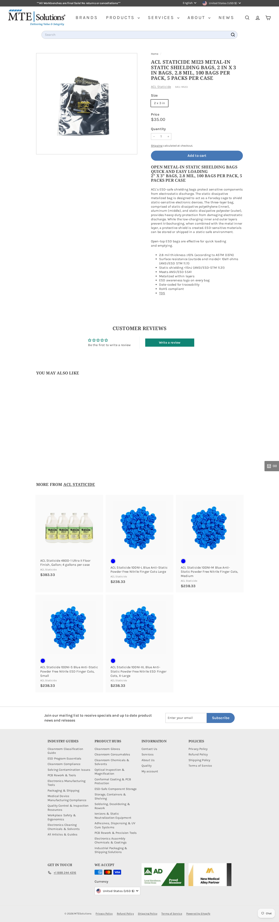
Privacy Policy (198, 749)
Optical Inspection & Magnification (110, 772)
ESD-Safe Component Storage (116, 789)
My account (150, 771)
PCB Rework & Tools (62, 775)
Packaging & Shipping (63, 790)
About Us (148, 760)
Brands (87, 17)
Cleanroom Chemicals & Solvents (112, 762)
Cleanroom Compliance (64, 764)
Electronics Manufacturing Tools (66, 783)
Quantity (158, 129)
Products (121, 17)
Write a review (169, 342)
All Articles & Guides (62, 834)
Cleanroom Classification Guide (65, 751)
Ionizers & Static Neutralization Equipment (113, 816)
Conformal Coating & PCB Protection (113, 781)
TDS (162, 293)
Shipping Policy (199, 760)
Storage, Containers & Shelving (110, 796)
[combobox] (139, 35)
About (197, 17)
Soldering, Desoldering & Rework (112, 806)
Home (155, 53)
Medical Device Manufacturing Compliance (67, 798)
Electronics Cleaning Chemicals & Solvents (64, 827)
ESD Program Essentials (64, 758)
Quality (147, 765)
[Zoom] (86, 103)
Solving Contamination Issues (69, 770)
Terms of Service (200, 765)
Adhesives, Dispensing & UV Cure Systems (115, 825)
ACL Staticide (161, 87)
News (226, 17)
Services (162, 17)
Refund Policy (198, 754)
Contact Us (149, 749)
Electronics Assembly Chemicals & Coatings (111, 840)
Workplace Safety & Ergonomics (62, 817)
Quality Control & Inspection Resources (68, 808)
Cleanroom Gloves (107, 749)
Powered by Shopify (198, 913)
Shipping (157, 145)
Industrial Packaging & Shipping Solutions (111, 850)
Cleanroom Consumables (112, 754)
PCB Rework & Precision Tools (116, 833)
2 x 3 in (159, 103)
